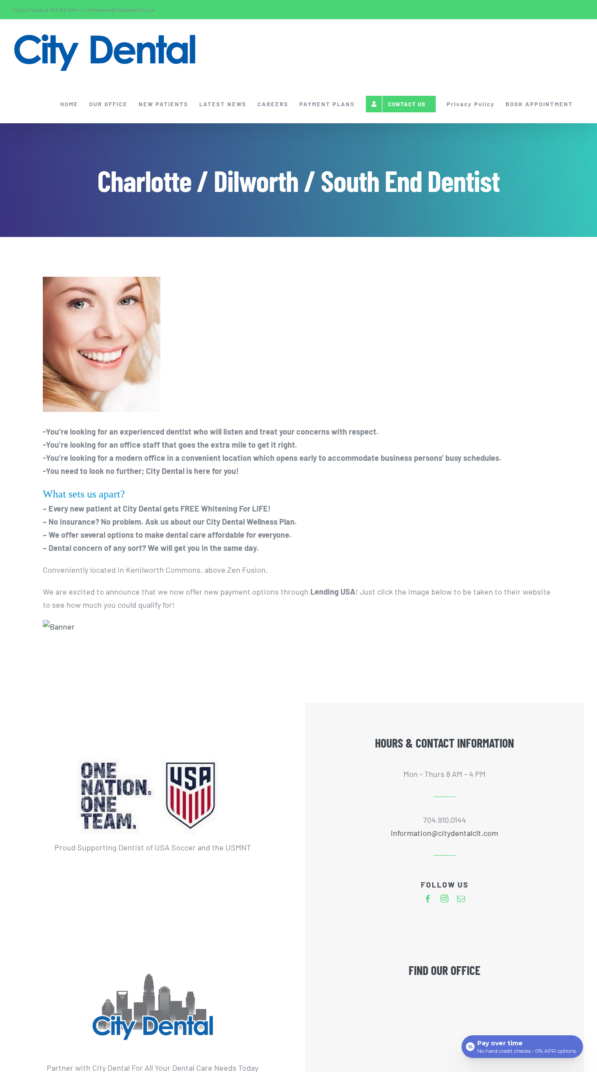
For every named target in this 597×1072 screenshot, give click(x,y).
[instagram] (444, 898)
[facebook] (428, 898)
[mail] (461, 898)
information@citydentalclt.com (120, 10)
